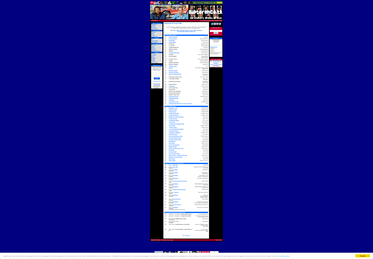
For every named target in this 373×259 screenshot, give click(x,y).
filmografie (188, 235)
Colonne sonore (154, 40)
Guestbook (158, 240)
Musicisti (153, 48)
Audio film (153, 55)
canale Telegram (156, 84)
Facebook (209, 20)
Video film (153, 53)
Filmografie (153, 24)
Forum (204, 20)
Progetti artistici (154, 36)
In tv (201, 20)
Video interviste (154, 29)
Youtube (217, 20)
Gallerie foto (153, 27)
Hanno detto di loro (155, 51)
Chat (162, 240)
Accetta (363, 256)
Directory (153, 240)
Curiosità (153, 61)
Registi (152, 46)
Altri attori (153, 45)
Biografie (153, 26)
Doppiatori (153, 49)
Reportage (153, 32)
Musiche (153, 59)
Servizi (152, 33)
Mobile (165, 240)
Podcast (152, 34)
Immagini (153, 58)
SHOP (220, 20)
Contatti (171, 240)
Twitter (212, 20)
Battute (152, 56)
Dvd (152, 39)
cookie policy (285, 256)
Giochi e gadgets (154, 62)
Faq (168, 240)
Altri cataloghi (154, 42)
